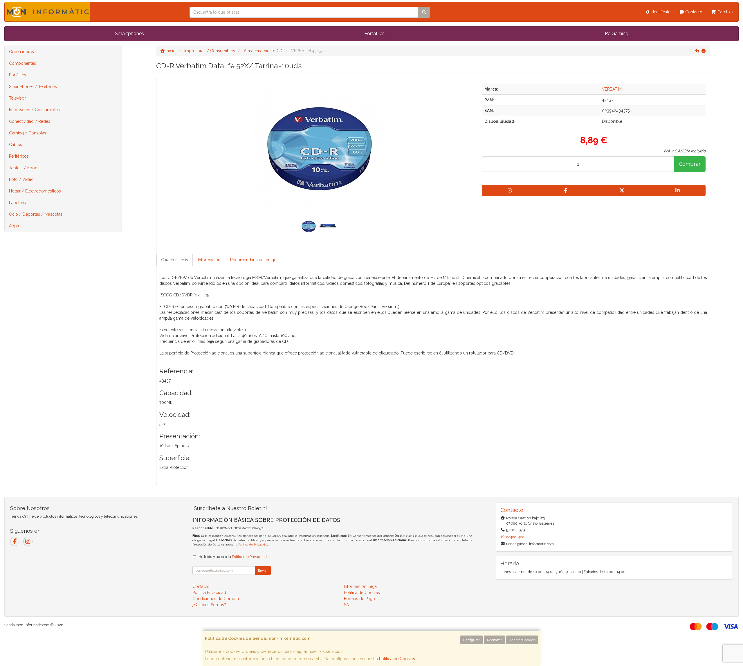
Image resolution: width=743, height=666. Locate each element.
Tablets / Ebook (24, 167)
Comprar (690, 164)
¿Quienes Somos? (209, 604)
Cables (15, 144)
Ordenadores (21, 51)
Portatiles (374, 33)
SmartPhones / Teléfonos (33, 86)
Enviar (263, 570)
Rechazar (494, 640)
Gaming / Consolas (27, 133)
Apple (14, 226)
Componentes (22, 63)
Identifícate (659, 12)
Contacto (693, 12)
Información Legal (361, 586)
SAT (347, 604)
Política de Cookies (397, 658)
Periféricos (19, 156)
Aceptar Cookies (522, 640)
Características (174, 260)
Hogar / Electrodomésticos (35, 191)
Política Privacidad (209, 592)
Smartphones (129, 33)
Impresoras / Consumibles (34, 109)
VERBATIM (612, 89)
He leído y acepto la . (233, 557)
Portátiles (17, 75)
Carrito (723, 12)
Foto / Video (21, 179)
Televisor (17, 98)
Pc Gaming (616, 33)
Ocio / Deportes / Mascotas (35, 214)
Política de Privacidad (253, 544)
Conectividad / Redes (29, 121)
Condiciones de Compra (215, 598)
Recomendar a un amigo (253, 260)
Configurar (471, 640)
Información (209, 260)
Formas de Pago (359, 598)
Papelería (17, 202)
